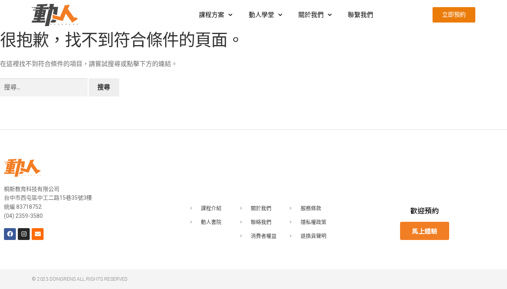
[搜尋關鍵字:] (44, 87)
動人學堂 (261, 15)
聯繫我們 (360, 15)
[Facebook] (10, 234)
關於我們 (311, 15)
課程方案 (211, 15)
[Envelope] (38, 234)
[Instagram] (24, 234)
